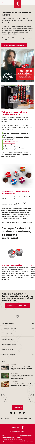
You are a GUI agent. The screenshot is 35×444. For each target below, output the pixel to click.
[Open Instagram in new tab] (24, 413)
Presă (3, 435)
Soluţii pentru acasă (8, 344)
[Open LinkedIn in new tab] (11, 413)
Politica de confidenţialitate (11, 437)
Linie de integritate (27, 441)
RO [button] (30, 418)
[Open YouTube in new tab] (20, 413)
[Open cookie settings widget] (3, 441)
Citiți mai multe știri (8, 390)
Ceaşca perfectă (7, 349)
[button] (32, 2)
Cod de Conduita (7, 441)
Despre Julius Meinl (8, 354)
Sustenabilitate (7, 334)
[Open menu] (2, 2)
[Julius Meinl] (17, 4)
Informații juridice (25, 435)
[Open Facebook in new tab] (15, 413)
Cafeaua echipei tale (9, 329)
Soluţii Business (6, 339)
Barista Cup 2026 (7, 324)
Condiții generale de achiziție (11, 439)
